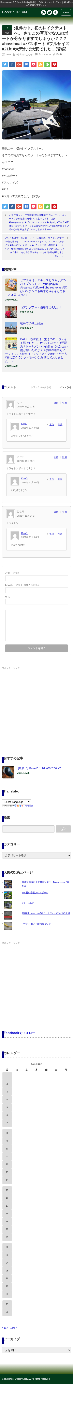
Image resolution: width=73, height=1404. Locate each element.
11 (7, 1156)
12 (7, 1164)
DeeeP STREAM (14, 12)
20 (7, 1229)
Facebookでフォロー (19, 1033)
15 (7, 1190)
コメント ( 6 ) (64, 387)
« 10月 (5, 1328)
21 (7, 1237)
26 (7, 1278)
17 (7, 1206)
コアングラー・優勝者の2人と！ (41, 307)
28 (7, 1294)
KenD (59, 54)
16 (7, 1198)
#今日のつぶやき (24, 54)
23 (7, 1255)
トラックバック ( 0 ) (41, 387)
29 (7, 1304)
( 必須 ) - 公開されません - (23, 585)
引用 (64, 403)
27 (7, 1286)
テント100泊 (28, 903)
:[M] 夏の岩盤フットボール (35, 892)
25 (7, 1270)
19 (7, 1221)
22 (7, 1247)
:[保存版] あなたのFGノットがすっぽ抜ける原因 (46, 913)
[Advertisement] (36, 707)
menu (66, 12)
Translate (28, 805)
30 (7, 1312)
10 (7, 1148)
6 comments (45, 54)
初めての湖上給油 (31, 323)
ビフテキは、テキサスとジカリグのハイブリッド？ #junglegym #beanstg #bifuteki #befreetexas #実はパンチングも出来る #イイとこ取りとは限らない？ (36, 287)
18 (7, 1213)
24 (7, 1262)
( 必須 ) (12, 573)
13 (7, 1172)
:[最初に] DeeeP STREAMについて (39, 768)
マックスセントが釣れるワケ (36, 923)
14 (7, 1180)
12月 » (13, 1328)
